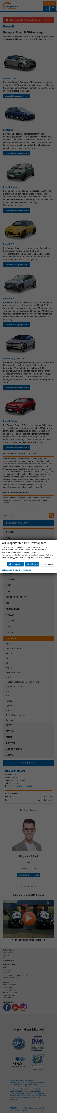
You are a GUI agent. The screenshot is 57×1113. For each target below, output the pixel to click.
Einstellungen (47, 564)
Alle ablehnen (32, 564)
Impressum (26, 570)
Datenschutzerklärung (11, 570)
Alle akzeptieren (15, 564)
